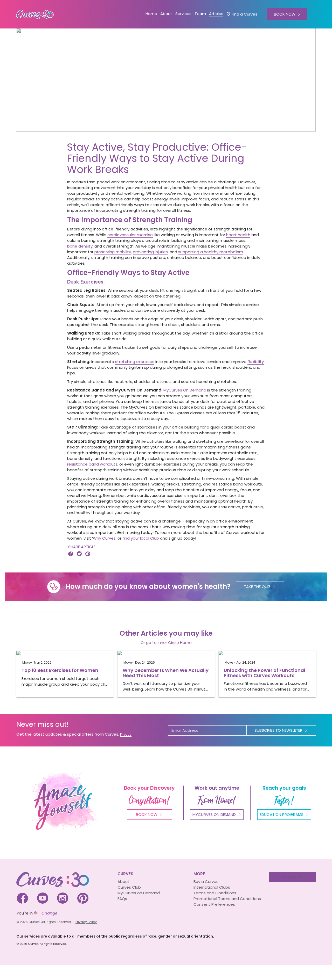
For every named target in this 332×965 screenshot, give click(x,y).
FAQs (122, 898)
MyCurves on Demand (138, 893)
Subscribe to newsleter (278, 730)
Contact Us (289, 877)
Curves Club (129, 887)
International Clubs (211, 887)
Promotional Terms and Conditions (227, 898)
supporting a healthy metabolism (210, 252)
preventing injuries (150, 252)
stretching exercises (134, 361)
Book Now (146, 814)
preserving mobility (112, 252)
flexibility (255, 361)
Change (49, 913)
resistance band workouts (92, 464)
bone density (80, 246)
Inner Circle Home (175, 642)
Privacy (126, 734)
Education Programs (281, 814)
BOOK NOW (284, 14)
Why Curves (104, 538)
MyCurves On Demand (184, 390)
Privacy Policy (86, 922)
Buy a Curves (205, 881)
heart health (238, 234)
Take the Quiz (257, 586)
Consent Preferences (214, 904)
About (123, 881)
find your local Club (140, 538)
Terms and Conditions (214, 893)
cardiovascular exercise (130, 234)
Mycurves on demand (214, 814)
